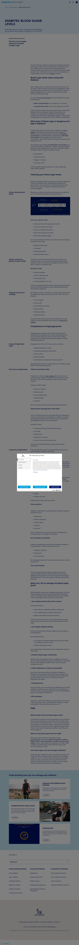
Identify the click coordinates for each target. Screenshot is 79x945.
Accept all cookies (55, 487)
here (60, 468)
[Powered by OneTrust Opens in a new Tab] (56, 490)
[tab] (24, 459)
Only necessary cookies (40, 487)
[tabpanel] (47, 466)
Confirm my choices (24, 487)
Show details (35, 472)
